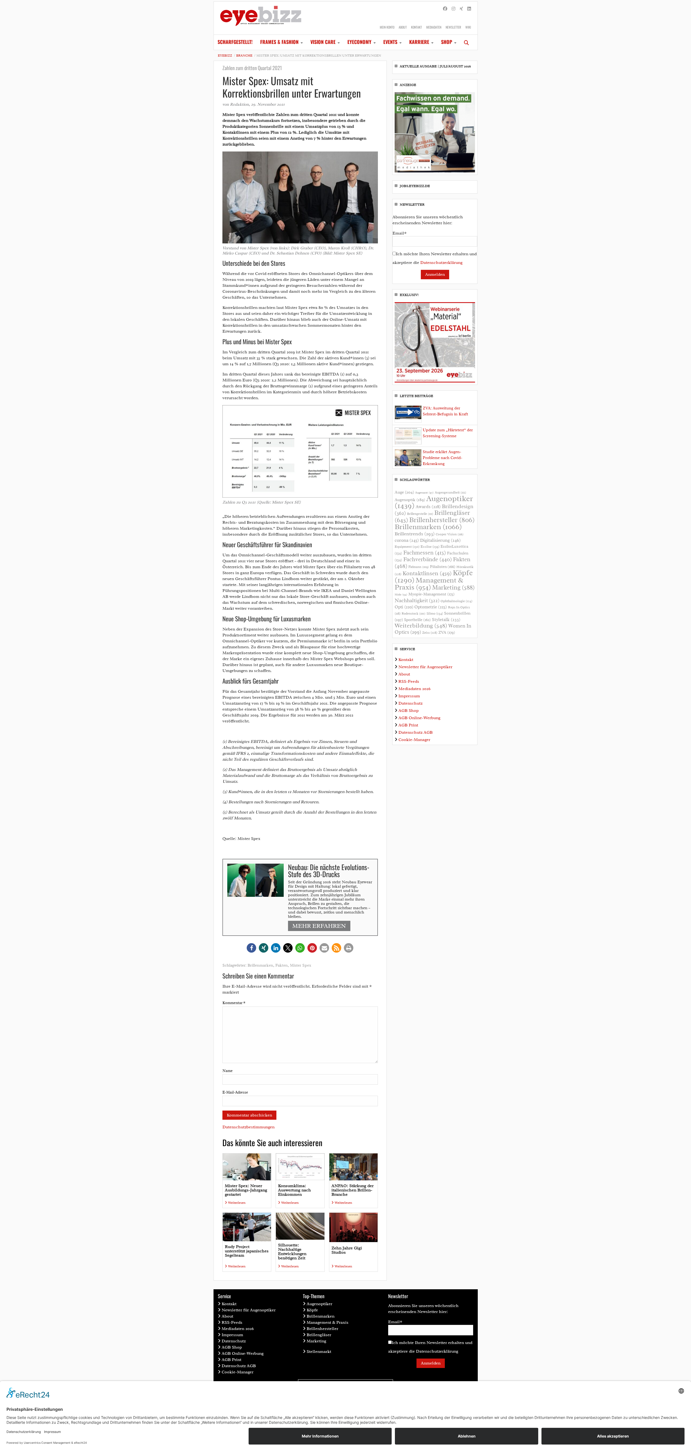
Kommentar (233, 1003)
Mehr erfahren (319, 926)
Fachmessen (424, 552)
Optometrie (430, 607)
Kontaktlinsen (427, 573)
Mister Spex (300, 965)
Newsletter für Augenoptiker (425, 667)
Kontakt (416, 27)
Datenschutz (410, 703)
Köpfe (312, 1310)
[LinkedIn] (469, 9)
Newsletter (453, 27)
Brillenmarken (260, 965)
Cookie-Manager (414, 739)
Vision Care (323, 41)
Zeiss (429, 632)
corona (407, 540)
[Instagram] (453, 9)
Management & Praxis (429, 583)
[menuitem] (235, 42)
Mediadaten (433, 27)
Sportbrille (417, 619)
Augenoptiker (434, 502)
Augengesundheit (450, 493)
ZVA (446, 632)
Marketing (453, 587)
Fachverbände (427, 559)
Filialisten (442, 566)
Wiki (468, 27)
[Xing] (461, 9)
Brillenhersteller (442, 520)
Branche (244, 55)
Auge (404, 492)
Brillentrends (415, 533)
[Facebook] (445, 9)
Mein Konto (387, 27)
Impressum (409, 696)
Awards (428, 506)
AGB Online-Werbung (419, 718)
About (403, 27)
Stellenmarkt (319, 1351)
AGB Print (408, 725)
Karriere (419, 41)
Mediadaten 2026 (414, 688)
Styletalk (446, 619)
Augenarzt (424, 492)
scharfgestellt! (235, 41)
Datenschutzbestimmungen (248, 1127)
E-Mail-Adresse (235, 1092)
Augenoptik (410, 499)
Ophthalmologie (456, 601)
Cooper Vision (449, 534)
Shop (446, 41)
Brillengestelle (420, 514)
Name (227, 1071)
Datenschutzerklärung (441, 262)
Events (390, 41)
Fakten (281, 965)
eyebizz (225, 55)
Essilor (430, 546)
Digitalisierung (440, 540)
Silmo (434, 613)
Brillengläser (319, 1335)
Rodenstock (413, 614)
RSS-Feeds (408, 681)
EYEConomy (359, 41)
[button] (251, 948)
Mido (401, 594)
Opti (404, 607)
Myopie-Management (431, 594)
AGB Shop (408, 710)
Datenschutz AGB (415, 732)
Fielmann (418, 567)
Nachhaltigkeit (417, 600)
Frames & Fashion (279, 41)
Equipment (407, 546)
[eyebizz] (261, 18)
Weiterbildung (421, 625)
